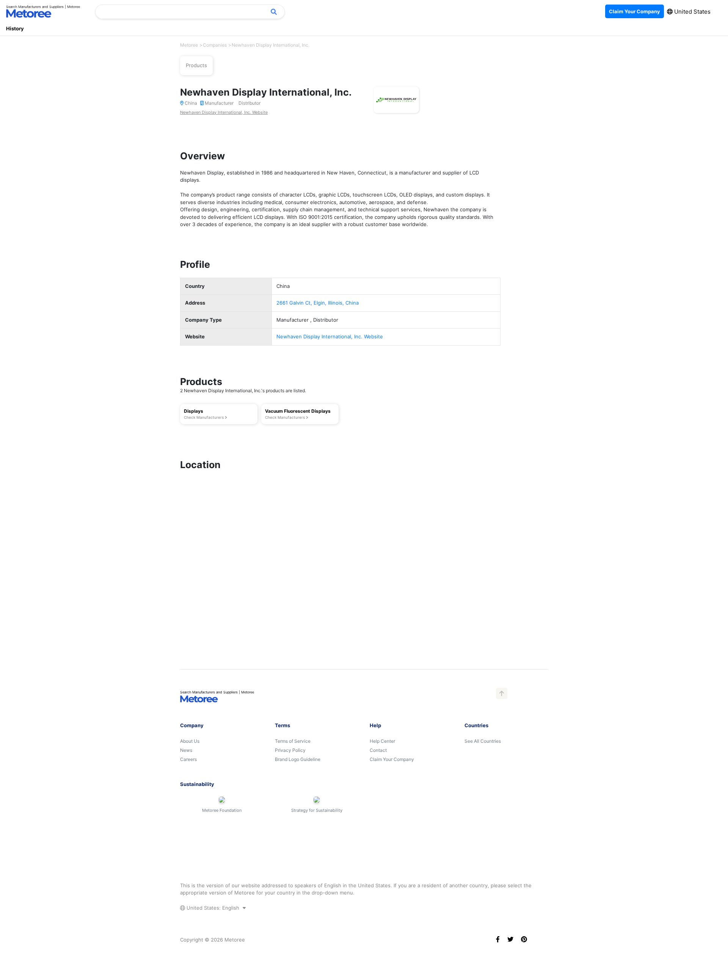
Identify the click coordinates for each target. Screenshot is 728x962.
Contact (378, 750)
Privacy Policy (290, 750)
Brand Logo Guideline (297, 759)
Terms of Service (293, 741)
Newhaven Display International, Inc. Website (224, 112)
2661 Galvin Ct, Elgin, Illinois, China (317, 303)
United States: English (213, 908)
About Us (189, 741)
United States (692, 11)
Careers (188, 759)
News (186, 750)
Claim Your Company (392, 759)
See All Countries (482, 741)
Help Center (382, 741)
